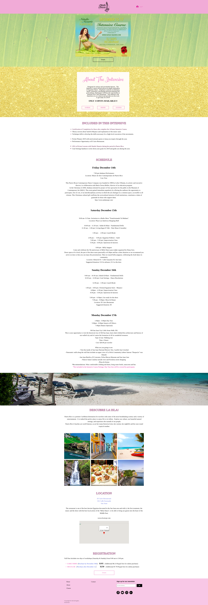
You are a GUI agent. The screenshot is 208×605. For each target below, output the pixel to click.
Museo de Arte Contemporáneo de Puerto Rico (107, 175)
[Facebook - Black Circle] (118, 592)
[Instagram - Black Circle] (126, 592)
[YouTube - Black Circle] (122, 592)
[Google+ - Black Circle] (131, 592)
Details (103, 59)
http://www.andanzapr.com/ (104, 200)
